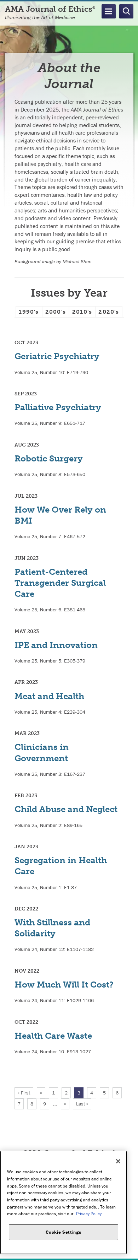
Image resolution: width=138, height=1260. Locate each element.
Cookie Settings (63, 1232)
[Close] (118, 1161)
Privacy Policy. (89, 1214)
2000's (55, 311)
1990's (29, 311)
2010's (82, 311)
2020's (108, 311)
